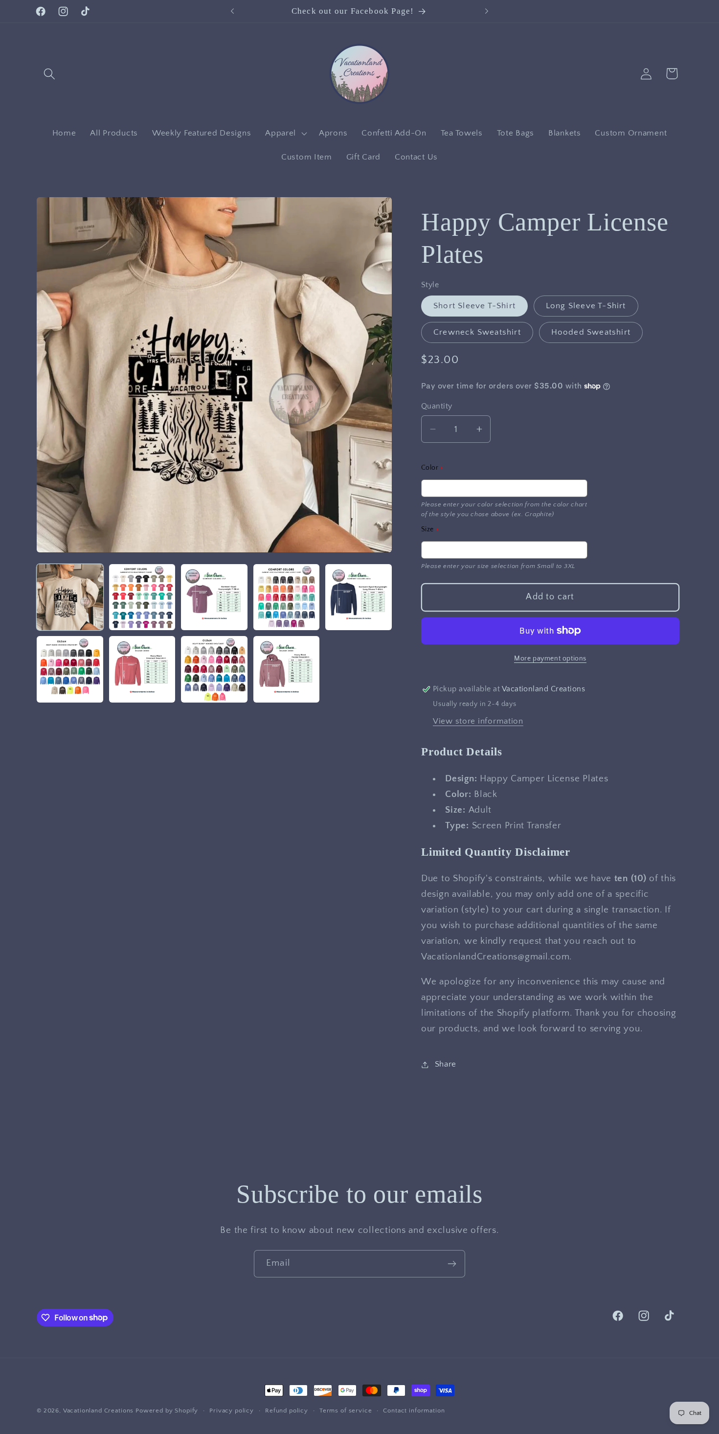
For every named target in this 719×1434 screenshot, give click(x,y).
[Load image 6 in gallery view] (70, 669)
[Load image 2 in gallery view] (142, 597)
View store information (478, 721)
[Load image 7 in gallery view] (142, 669)
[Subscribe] (452, 1263)
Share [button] (445, 1064)
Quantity (436, 406)
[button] (50, 74)
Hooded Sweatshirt (590, 332)
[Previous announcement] (232, 11)
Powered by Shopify (166, 1410)
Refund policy (286, 1410)
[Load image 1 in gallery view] (70, 597)
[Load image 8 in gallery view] (214, 669)
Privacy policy (231, 1410)
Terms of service (345, 1410)
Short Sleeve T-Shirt (474, 305)
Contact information (414, 1410)
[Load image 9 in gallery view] (286, 669)
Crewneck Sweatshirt (477, 332)
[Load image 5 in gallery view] (358, 597)
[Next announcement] (486, 11)
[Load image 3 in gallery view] (214, 597)
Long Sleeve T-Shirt (586, 305)
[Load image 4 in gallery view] (286, 597)
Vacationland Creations (99, 1410)
